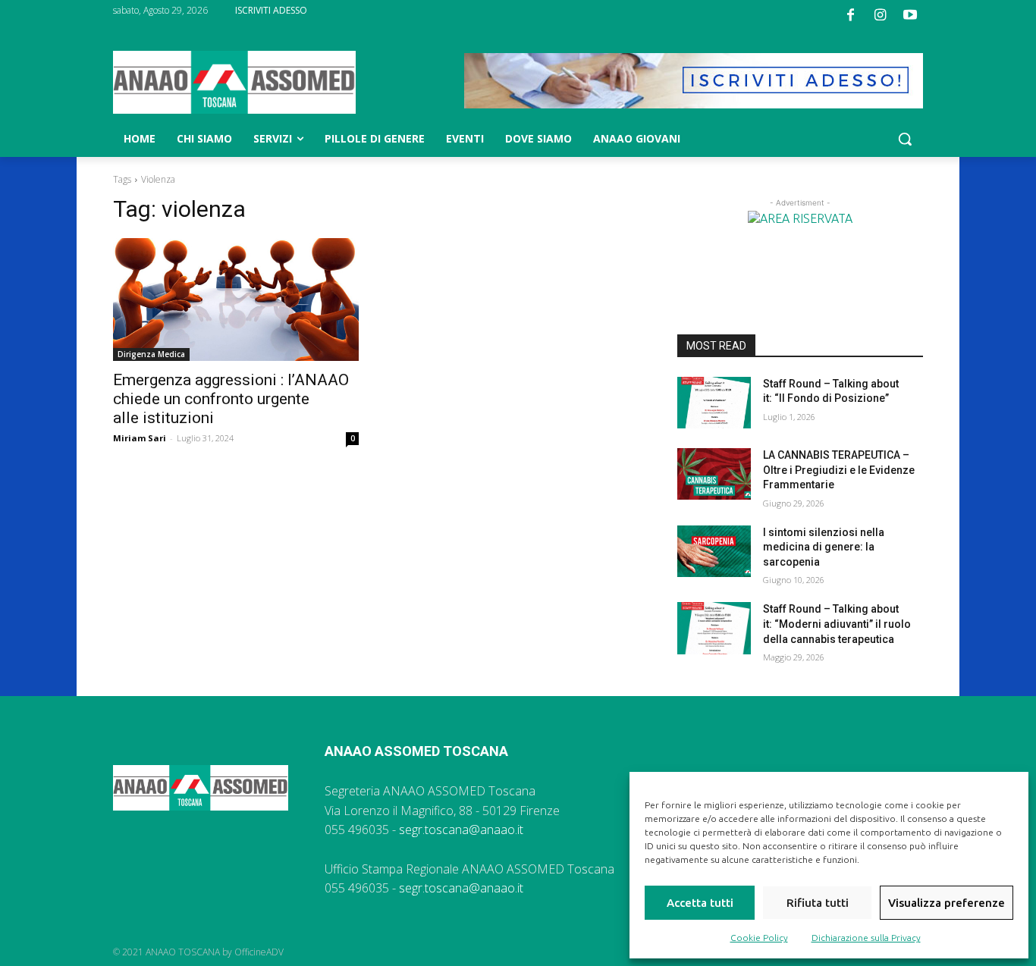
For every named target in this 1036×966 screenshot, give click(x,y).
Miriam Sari (139, 438)
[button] (905, 139)
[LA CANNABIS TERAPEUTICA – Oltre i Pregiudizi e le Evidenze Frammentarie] (714, 474)
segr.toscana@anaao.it (461, 829)
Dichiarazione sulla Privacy (866, 937)
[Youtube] (910, 15)
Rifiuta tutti (817, 902)
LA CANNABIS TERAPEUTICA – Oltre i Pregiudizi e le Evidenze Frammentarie (839, 470)
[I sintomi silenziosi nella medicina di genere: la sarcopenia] (714, 551)
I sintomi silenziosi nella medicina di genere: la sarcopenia (823, 547)
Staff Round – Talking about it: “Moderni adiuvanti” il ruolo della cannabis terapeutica (837, 624)
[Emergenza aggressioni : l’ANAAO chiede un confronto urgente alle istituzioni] (236, 299)
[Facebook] (850, 15)
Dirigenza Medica (151, 354)
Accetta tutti (700, 902)
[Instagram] (880, 15)
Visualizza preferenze (946, 902)
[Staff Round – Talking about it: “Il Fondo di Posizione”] (714, 402)
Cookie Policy (759, 937)
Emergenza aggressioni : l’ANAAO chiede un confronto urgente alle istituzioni (231, 399)
